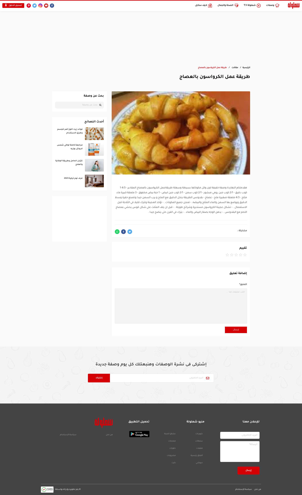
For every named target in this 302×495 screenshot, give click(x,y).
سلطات (199, 441)
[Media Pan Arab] (47, 489)
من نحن (109, 435)
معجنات (172, 441)
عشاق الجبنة (170, 434)
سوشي (199, 463)
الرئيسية (246, 68)
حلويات (172, 448)
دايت (174, 463)
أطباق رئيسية (197, 456)
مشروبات (171, 456)
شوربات (199, 434)
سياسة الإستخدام (68, 435)
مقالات (234, 68)
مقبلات (199, 448)
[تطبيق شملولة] (132, 434)
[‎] (79, 133)
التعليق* (243, 284)
